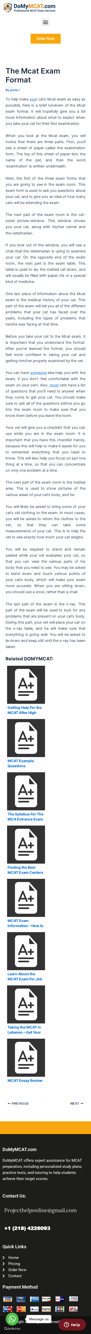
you (33, 99)
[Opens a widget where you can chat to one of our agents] (72, 1325)
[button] (45, 22)
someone (38, 372)
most (54, 385)
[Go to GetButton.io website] (12, 1328)
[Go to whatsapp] (12, 1319)
